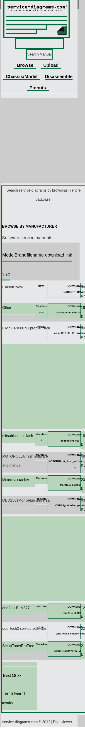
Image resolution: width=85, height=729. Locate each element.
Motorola (41, 455)
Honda (41, 326)
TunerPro (41, 644)
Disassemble (59, 76)
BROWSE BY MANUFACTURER (29, 226)
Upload (51, 65)
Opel (41, 627)
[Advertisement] (42, 140)
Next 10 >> (12, 676)
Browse (25, 65)
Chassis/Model (21, 76)
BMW (41, 285)
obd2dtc (41, 499)
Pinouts (38, 87)
